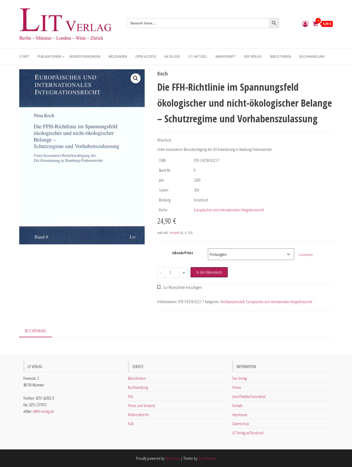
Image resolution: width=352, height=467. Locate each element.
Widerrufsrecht (138, 414)
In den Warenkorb (209, 272)
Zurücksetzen (305, 254)
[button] (136, 78)
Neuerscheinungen (84, 56)
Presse (236, 387)
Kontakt (237, 405)
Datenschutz (240, 423)
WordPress (172, 458)
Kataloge (172, 56)
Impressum (239, 414)
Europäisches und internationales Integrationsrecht (229, 209)
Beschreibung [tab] (35, 330)
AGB (130, 423)
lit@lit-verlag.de (43, 411)
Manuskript (226, 56)
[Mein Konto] (305, 24)
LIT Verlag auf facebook (247, 432)
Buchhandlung (312, 56)
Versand (174, 232)
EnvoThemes (207, 458)
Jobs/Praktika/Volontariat (248, 396)
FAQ (130, 396)
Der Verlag (253, 56)
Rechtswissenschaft (232, 301)
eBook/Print (182, 252)
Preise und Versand (141, 405)
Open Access (145, 56)
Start (24, 56)
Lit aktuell (197, 56)
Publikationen (49, 56)
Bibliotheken (280, 56)
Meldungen (118, 56)
